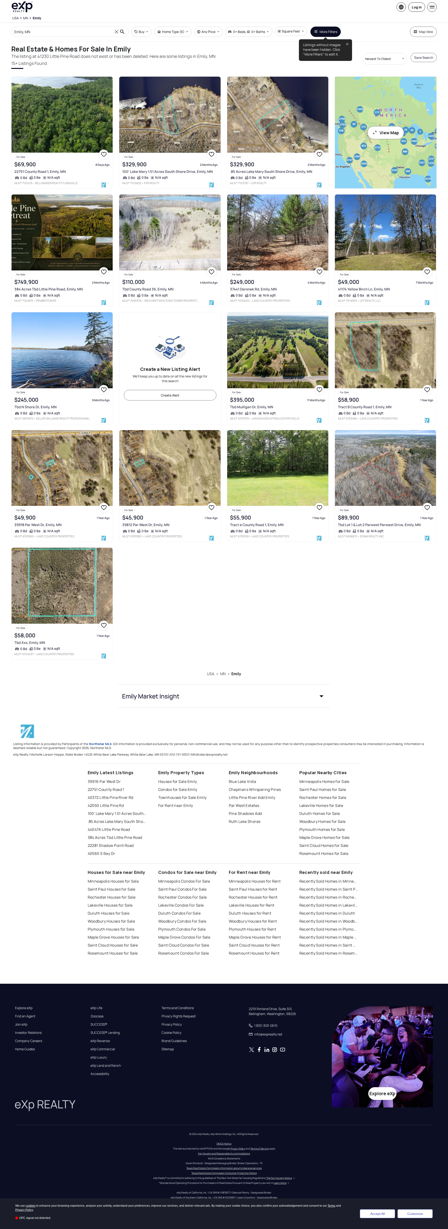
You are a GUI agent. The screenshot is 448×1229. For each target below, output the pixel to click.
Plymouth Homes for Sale (322, 829)
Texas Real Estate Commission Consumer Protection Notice (224, 1173)
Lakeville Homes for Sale (321, 805)
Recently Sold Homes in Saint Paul (328, 889)
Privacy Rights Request (179, 1016)
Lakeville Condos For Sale (181, 905)
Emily (236, 673)
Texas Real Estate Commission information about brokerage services (224, 1168)
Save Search (423, 57)
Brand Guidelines (174, 1041)
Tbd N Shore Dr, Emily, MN (35, 406)
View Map (389, 132)
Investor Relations (28, 1032)
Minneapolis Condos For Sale (184, 881)
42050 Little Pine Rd (106, 805)
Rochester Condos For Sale (182, 897)
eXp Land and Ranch (106, 1065)
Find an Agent (25, 1016)
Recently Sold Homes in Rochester (328, 897)
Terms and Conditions (178, 1008)
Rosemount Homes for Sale (324, 853)
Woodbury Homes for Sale (322, 821)
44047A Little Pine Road (109, 829)
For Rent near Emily (175, 805)
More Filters (328, 31)
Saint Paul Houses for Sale (111, 889)
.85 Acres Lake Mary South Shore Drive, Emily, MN (271, 171)
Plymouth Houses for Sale (111, 929)
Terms (331, 1205)
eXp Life (96, 1008)
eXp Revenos (100, 1041)
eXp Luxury (99, 1057)
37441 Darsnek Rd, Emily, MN (253, 289)
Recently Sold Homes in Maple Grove (328, 937)
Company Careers (28, 1041)
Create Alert (170, 395)
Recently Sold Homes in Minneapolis (328, 881)
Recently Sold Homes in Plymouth (328, 929)
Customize (415, 1214)
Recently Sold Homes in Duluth (327, 913)
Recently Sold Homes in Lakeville (328, 905)
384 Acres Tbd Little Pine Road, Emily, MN (48, 289)
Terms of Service (259, 1148)
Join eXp (21, 1024)
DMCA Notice (224, 1143)
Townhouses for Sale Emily (182, 797)
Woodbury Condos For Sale (182, 921)
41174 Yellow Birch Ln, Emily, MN (364, 289)
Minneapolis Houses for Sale (113, 881)
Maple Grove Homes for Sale (324, 837)
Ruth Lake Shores (245, 821)
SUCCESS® (99, 1024)
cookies (31, 1205)
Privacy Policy (172, 1024)
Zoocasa (97, 1016)
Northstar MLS (100, 744)
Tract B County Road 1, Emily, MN (365, 406)
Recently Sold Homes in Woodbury (328, 921)
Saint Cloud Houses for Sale (113, 945)
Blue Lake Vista (242, 781)
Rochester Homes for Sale (322, 797)
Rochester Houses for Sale (112, 897)
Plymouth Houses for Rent (252, 929)
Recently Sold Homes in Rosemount (328, 953)
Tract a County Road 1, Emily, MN (257, 524)
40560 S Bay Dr (101, 853)
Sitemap (168, 1049)
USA (210, 673)
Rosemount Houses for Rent (254, 953)
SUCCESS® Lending (105, 1032)
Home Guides (25, 1049)
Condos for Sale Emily (177, 789)
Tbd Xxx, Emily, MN (29, 642)
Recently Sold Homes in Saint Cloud (328, 945)
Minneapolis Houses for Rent (255, 881)
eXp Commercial (103, 1049)
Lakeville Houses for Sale (110, 905)
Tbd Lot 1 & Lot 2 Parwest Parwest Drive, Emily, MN (379, 524)
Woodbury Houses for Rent (253, 921)
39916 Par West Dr (104, 781)
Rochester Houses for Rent (253, 897)
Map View (426, 31)
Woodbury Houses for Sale (111, 921)
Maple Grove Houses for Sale (113, 937)
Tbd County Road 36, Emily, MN (148, 289)
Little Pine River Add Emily (252, 797)
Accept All (377, 1214)
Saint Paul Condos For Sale (182, 889)
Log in (417, 7)
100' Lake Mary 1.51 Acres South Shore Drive (117, 813)
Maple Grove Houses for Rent (255, 937)
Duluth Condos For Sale (179, 913)
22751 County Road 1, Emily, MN (40, 171)
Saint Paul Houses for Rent (253, 889)
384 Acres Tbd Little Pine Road (115, 837)
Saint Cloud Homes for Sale (324, 845)
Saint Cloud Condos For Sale (183, 945)
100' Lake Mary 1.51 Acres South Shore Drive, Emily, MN (167, 171)
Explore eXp (23, 1008)
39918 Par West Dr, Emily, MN (38, 524)
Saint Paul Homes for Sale (322, 789)
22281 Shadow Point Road (111, 845)
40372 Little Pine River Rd (110, 797)
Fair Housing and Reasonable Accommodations (224, 1153)
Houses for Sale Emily (177, 781)
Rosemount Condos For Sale (183, 953)
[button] (224, 696)
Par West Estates (244, 805)
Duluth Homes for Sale (319, 813)
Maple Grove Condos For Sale (184, 937)
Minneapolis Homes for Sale (324, 781)
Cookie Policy (171, 1032)
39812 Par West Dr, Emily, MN (146, 524)
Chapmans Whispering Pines (255, 789)
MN (223, 673)
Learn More (280, 1183)
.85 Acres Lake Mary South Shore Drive (117, 821)
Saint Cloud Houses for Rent (254, 945)
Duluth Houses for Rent (250, 913)
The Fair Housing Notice (279, 1178)
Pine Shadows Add (245, 813)
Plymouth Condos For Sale (182, 929)
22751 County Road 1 (106, 789)
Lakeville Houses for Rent (251, 905)
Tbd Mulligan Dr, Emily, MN (251, 406)
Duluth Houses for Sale (109, 913)
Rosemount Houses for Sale (113, 953)
